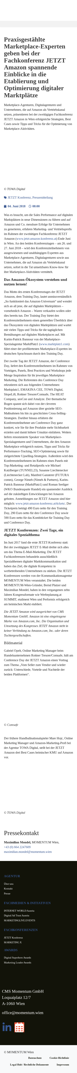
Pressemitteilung (42, 197)
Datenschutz (35, 1058)
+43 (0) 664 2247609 (17, 847)
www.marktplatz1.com (54, 344)
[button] (38, 24)
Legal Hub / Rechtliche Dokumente (29, 1064)
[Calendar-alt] (19, 1027)
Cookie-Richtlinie (59, 1058)
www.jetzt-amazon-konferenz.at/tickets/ (40, 503)
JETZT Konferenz (19, 197)
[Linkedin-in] (7, 1027)
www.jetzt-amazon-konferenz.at (36, 238)
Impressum (63, 1064)
